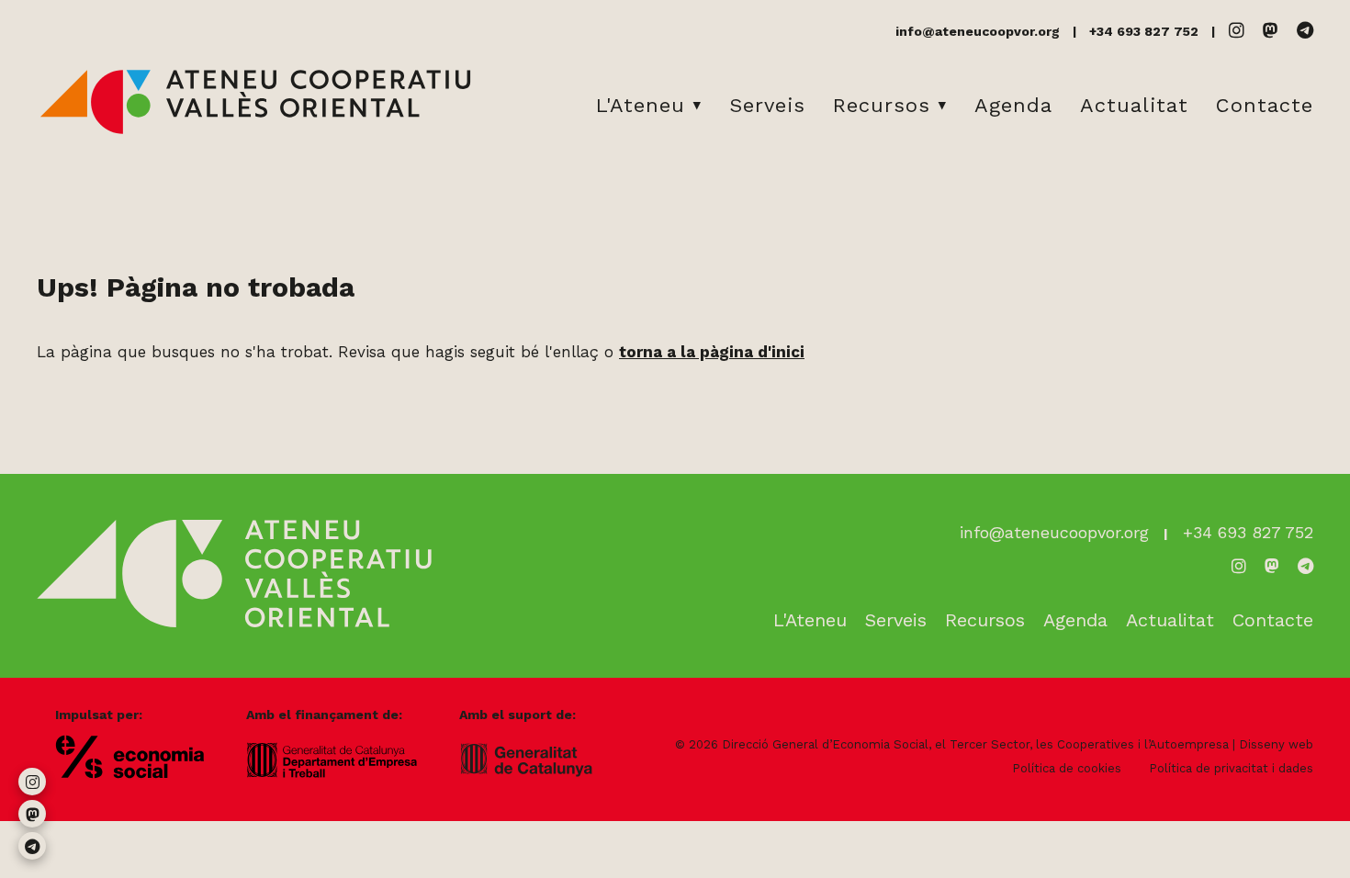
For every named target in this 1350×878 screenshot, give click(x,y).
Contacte (1264, 105)
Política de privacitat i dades (1231, 768)
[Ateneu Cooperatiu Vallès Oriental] (255, 130)
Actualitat (1134, 105)
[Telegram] (1305, 30)
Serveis (767, 105)
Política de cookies (1066, 768)
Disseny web (1276, 744)
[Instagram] (1236, 30)
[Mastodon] (1270, 30)
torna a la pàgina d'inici (711, 352)
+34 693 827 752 (1143, 31)
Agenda (1013, 105)
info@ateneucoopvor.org (977, 31)
